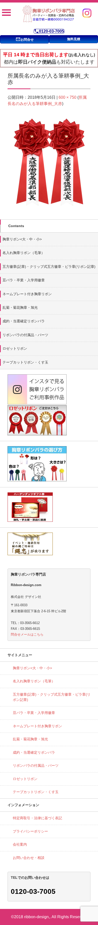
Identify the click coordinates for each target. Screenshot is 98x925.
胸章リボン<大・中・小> (22, 239)
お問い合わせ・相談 (28, 858)
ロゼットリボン (15, 348)
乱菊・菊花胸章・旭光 (20, 307)
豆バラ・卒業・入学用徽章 (24, 280)
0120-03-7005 (49, 31)
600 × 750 (67, 97)
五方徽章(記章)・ (49, 267)
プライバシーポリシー (30, 831)
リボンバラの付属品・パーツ (25, 335)
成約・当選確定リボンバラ (24, 321)
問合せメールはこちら (27, 634)
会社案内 (20, 844)
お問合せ (25, 39)
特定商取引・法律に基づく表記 (37, 818)
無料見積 (73, 39)
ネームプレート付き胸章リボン (27, 294)
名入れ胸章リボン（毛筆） (24, 253)
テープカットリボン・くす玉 (25, 362)
